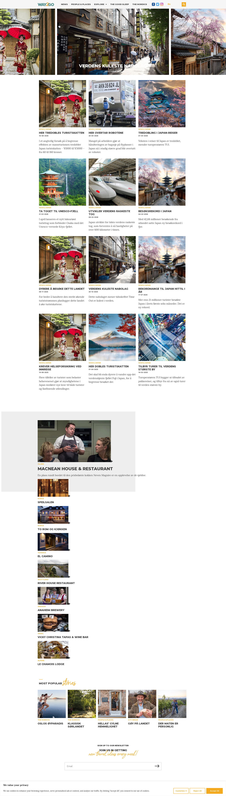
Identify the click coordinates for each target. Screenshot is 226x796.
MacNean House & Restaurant (75, 468)
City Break (133, 720)
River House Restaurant (56, 583)
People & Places (81, 4)
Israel (41, 633)
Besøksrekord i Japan (154, 211)
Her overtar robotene (106, 132)
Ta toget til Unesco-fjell (58, 211)
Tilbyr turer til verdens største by (157, 368)
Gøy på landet (139, 723)
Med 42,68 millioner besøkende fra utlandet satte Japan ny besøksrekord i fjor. (160, 223)
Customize (180, 791)
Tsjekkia (42, 553)
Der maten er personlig (168, 725)
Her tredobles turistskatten (61, 132)
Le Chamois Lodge (51, 664)
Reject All (197, 791)
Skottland (43, 579)
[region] (113, 788)
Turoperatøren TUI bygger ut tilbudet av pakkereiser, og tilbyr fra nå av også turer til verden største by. (161, 381)
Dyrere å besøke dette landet (62, 288)
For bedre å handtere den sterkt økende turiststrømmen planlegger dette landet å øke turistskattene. (61, 300)
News (64, 4)
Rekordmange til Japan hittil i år (113, 65)
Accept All (214, 791)
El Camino (45, 556)
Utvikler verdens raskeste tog (109, 213)
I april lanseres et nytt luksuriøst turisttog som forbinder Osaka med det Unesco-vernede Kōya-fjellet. (61, 223)
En (169, 4)
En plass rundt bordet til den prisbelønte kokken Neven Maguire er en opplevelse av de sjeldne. (92, 475)
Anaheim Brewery (51, 610)
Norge (41, 499)
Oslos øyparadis (50, 723)
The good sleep (119, 4)
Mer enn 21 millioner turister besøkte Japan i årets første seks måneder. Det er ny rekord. (161, 303)
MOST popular (57, 683)
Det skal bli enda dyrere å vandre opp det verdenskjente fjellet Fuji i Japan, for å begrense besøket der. (112, 378)
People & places (105, 720)
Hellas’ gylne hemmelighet (108, 725)
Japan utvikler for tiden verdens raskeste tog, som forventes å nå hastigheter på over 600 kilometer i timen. (112, 226)
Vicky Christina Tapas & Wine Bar (63, 637)
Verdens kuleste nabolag (108, 288)
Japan (116, 61)
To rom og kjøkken (52, 529)
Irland (41, 464)
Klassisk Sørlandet (76, 725)
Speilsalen (46, 502)
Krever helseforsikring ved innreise (60, 368)
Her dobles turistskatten (109, 366)
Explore (99, 4)
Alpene (41, 660)
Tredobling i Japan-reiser (157, 132)
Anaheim (42, 606)
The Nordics (139, 4)
